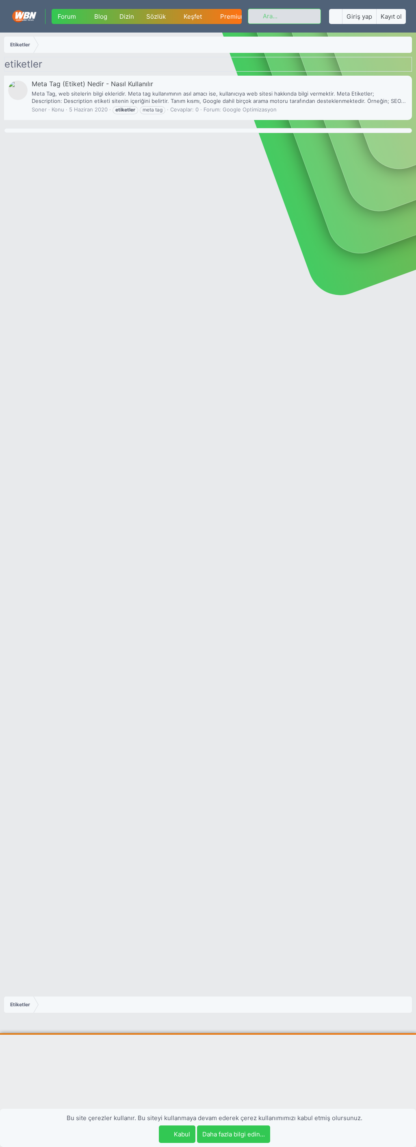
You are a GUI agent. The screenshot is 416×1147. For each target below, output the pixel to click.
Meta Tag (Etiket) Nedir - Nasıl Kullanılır (92, 84)
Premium (233, 16)
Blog (100, 16)
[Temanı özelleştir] (335, 16)
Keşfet (193, 16)
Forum (67, 16)
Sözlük (156, 16)
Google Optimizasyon (250, 109)
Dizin (126, 16)
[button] (82, 16)
